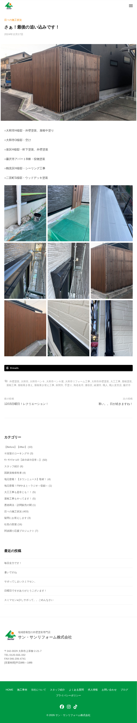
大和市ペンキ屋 (55, 381)
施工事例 (22, 689)
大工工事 (115, 381)
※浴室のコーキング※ (16, 453)
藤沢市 (127, 385)
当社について (38, 689)
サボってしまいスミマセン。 (20, 581)
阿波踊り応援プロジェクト (19, 530)
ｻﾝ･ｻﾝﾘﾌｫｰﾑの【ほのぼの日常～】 (23, 459)
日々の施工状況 (13, 19)
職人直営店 (115, 385)
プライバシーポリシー (68, 695)
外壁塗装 (14, 381)
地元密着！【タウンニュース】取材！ (25, 479)
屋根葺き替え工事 (44, 385)
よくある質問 (76, 689)
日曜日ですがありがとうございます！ (25, 590)
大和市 (24, 381)
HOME (9, 689)
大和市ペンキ (37, 381)
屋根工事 (11, 385)
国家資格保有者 (13, 472)
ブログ (124, 689)
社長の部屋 (10, 524)
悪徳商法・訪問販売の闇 (18, 505)
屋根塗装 (127, 381)
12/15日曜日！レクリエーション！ (26, 403)
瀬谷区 (88, 385)
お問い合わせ (109, 689)
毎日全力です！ (13, 563)
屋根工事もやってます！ (18, 498)
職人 (105, 385)
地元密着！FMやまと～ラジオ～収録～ (26, 485)
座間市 (59, 385)
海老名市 (78, 385)
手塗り (68, 385)
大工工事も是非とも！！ (18, 492)
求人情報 (93, 689)
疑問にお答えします (15, 517)
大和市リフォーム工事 (77, 381)
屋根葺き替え (25, 385)
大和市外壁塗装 (100, 381)
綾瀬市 (97, 385)
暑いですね (10, 572)
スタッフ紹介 (11, 466)
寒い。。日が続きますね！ (115, 403)
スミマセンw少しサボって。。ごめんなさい (29, 599)
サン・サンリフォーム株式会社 (72, 715)
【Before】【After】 (15, 447)
